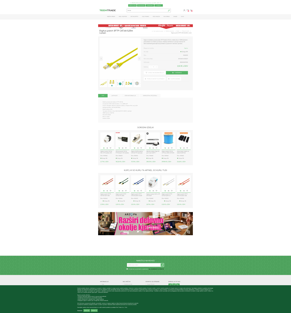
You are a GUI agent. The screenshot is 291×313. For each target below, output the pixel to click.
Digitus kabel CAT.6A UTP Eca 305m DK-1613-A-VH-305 (168, 153)
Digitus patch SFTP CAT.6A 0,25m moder (136, 195)
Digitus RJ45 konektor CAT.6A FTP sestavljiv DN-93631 (137, 153)
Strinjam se (94, 310)
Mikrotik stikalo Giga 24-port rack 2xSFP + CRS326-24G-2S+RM (153, 153)
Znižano (158, 5)
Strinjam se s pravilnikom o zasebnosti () (146, 269)
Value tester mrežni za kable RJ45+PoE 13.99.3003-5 (183, 153)
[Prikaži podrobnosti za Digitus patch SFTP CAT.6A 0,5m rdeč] (107, 182)
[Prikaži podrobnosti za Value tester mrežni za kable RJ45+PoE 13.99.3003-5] (184, 139)
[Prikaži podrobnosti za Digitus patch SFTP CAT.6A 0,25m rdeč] (184, 182)
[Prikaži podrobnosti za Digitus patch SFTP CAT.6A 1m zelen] (122, 182)
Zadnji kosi (150, 5)
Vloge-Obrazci (150, 284)
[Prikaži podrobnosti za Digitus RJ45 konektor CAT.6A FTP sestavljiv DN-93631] (138, 139)
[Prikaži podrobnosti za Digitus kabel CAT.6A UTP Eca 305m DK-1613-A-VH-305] (168, 139)
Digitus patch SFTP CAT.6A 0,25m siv (167, 195)
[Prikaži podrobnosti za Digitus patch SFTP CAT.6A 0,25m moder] (138, 182)
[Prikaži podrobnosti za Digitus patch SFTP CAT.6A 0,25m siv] (168, 182)
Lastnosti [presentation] (114, 95)
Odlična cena (132, 5)
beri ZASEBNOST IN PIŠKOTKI (156, 269)
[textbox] (147, 10)
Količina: (146, 67)
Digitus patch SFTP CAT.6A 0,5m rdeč (105, 195)
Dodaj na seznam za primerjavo (107, 148)
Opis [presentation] (103, 95)
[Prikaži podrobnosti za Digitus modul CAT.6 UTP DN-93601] (153, 182)
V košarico (103, 148)
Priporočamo (141, 5)
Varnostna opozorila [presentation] (150, 95)
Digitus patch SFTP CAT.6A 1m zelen (121, 195)
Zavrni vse (86, 310)
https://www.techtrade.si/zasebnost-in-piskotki (127, 303)
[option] (103, 83)
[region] (145, 299)
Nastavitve (79, 310)
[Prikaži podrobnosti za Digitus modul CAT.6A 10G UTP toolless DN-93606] (107, 139)
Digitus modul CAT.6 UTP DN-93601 (153, 195)
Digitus (186, 48)
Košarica (191, 10)
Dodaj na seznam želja (110, 148)
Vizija (103, 284)
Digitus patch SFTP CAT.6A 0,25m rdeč (182, 195)
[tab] (103, 95)
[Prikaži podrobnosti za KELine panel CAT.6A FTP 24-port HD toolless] (122, 139)
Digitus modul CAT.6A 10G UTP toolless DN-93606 (106, 153)
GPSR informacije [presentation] (130, 95)
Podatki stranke (128, 284)
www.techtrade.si (94, 307)
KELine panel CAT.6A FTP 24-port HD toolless (122, 152)
